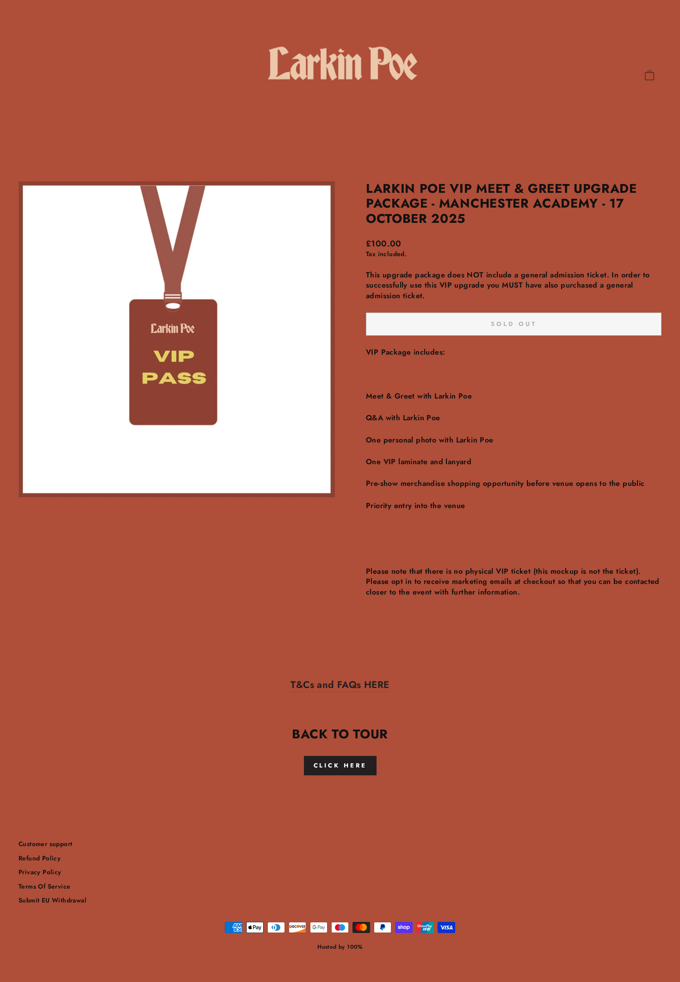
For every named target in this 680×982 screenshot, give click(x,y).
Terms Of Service (44, 886)
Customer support (45, 843)
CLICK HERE (340, 765)
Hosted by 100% (340, 947)
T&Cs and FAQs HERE (340, 685)
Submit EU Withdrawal (53, 900)
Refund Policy (40, 858)
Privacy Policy (40, 872)
